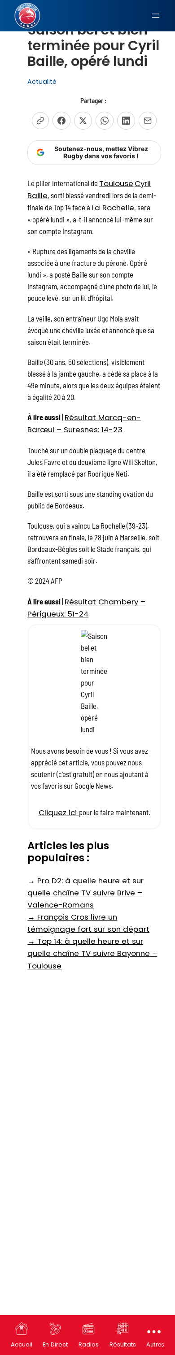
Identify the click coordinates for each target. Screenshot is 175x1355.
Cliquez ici (59, 812)
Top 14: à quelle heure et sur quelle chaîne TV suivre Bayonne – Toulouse (92, 953)
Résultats (122, 1344)
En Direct (55, 1344)
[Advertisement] (87, 1067)
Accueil (21, 1344)
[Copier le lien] (40, 120)
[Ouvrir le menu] (155, 15)
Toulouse (116, 183)
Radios (89, 1344)
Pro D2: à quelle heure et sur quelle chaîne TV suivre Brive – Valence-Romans (85, 892)
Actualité (42, 81)
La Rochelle (113, 207)
